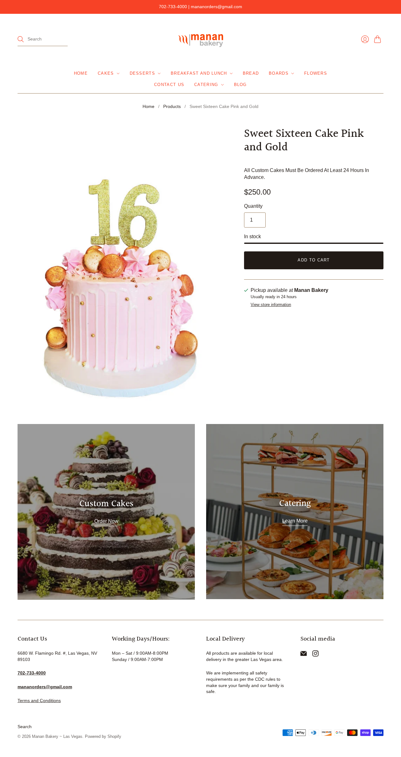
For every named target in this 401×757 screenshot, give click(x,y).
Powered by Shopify (103, 736)
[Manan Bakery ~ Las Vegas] (200, 39)
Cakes (106, 73)
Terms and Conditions (39, 700)
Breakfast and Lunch (199, 73)
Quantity (253, 206)
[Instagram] (315, 655)
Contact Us (169, 84)
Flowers (315, 73)
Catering (206, 84)
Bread (251, 73)
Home (81, 73)
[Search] (21, 39)
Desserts (142, 73)
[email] (303, 655)
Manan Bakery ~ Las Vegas (57, 736)
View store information (271, 305)
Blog (240, 84)
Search (25, 726)
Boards (279, 73)
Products (172, 106)
